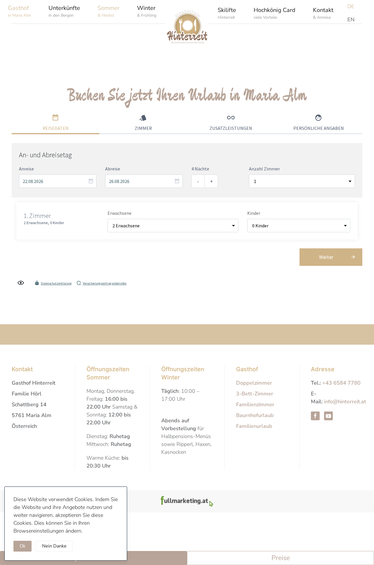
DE (350, 6)
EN (350, 19)
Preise (280, 557)
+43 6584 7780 (341, 382)
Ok (22, 546)
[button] (64, 11)
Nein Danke (54, 546)
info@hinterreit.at (345, 401)
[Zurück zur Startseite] (187, 31)
